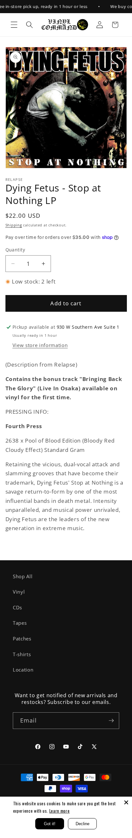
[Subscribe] (111, 720)
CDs (17, 607)
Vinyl (19, 591)
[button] (14, 24)
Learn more (59, 811)
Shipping (13, 225)
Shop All (22, 576)
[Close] (126, 802)
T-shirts (22, 654)
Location (23, 669)
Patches (22, 638)
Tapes (20, 623)
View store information (40, 345)
